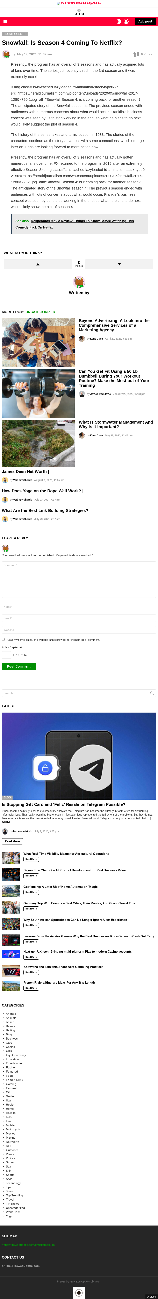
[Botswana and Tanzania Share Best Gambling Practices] (11, 971)
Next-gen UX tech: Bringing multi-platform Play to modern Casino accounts (77, 951)
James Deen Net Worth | (25, 471)
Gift (8, 1092)
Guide (10, 1096)
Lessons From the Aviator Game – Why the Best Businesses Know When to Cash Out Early (88, 936)
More (6, 822)
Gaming (11, 1084)
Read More (12, 841)
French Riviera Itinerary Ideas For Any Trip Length (59, 982)
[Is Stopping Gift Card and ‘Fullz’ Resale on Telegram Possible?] (79, 756)
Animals (11, 1018)
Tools (9, 1191)
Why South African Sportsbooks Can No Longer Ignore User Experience (75, 919)
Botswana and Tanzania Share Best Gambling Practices (63, 967)
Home (10, 1108)
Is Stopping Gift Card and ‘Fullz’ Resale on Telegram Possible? (63, 804)
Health (10, 1104)
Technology (13, 1183)
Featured (12, 1071)
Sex (8, 1166)
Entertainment (15, 1063)
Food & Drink (14, 1079)
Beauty (10, 1026)
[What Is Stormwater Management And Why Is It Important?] (38, 443)
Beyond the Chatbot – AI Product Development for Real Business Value (74, 870)
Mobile (10, 1125)
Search (152, 694)
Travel (10, 1199)
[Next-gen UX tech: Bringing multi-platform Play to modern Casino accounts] (11, 954)
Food (9, 1075)
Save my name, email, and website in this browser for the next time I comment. (53, 639)
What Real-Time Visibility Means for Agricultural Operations (66, 853)
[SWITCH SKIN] (119, 21)
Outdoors (12, 1150)
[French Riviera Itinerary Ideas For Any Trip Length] (11, 986)
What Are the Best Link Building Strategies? (45, 510)
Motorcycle (13, 1129)
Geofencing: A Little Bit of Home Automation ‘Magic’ (60, 886)
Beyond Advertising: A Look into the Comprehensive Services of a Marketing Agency (114, 325)
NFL (9, 1145)
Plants (10, 1154)
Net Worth (12, 1141)
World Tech (13, 1212)
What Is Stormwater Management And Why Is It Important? (116, 424)
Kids (9, 1117)
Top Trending (14, 1195)
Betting (10, 1030)
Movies (10, 1133)
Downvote (119, 264)
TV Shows (12, 1203)
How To (11, 1112)
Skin (9, 1170)
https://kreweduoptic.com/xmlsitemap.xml (28, 1244)
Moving (10, 1137)
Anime (10, 1022)
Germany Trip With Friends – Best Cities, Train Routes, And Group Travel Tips (79, 903)
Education (12, 1059)
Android (11, 1013)
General (11, 1088)
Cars (9, 1042)
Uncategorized (40, 312)
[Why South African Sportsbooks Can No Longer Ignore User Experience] (11, 924)
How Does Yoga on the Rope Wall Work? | (43, 491)
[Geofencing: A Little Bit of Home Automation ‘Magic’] (11, 891)
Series (10, 1162)
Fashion (11, 1067)
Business (12, 1038)
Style (9, 1179)
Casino (10, 1046)
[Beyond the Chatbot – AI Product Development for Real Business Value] (11, 874)
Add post (145, 21)
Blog (7, 797)
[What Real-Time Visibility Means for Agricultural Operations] (11, 858)
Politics (10, 1158)
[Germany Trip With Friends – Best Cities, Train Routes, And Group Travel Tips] (11, 907)
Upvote (38, 264)
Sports (10, 1174)
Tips (8, 1187)
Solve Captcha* (12, 647)
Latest (79, 14)
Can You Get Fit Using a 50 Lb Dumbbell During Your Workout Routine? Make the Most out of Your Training (114, 378)
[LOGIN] (126, 21)
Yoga (9, 1216)
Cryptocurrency (16, 1055)
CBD (9, 1051)
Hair (8, 1100)
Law (8, 1121)
